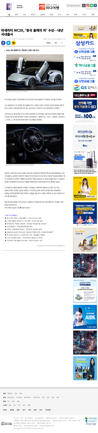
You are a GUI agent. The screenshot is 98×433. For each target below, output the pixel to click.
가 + (56, 42)
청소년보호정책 (39, 418)
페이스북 (3, 43)
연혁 (21, 418)
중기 (43, 397)
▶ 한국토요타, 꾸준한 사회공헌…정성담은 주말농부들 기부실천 (25, 224)
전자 (48, 397)
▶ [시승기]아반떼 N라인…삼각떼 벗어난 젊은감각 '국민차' (24, 238)
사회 (67, 14)
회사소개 (16, 418)
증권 (20, 393)
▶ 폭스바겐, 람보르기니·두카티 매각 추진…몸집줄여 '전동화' (25, 235)
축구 (14, 405)
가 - (62, 43)
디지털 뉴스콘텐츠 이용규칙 (66, 418)
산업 (24, 14)
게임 (53, 397)
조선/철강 (19, 397)
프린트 (48, 43)
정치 (59, 14)
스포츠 (84, 14)
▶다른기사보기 (25, 207)
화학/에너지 (27, 397)
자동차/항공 (10, 397)
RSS (41, 410)
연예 (75, 14)
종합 (10, 405)
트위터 (8, 43)
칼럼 (51, 14)
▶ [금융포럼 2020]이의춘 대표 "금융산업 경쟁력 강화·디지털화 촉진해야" (29, 232)
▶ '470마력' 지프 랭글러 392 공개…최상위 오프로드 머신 (23, 240)
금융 (16, 393)
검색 (84, 6)
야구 (19, 405)
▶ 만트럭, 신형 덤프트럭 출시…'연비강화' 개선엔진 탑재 (23, 229)
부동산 (33, 14)
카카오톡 (13, 43)
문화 (92, 14)
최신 (8, 401)
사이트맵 (48, 410)
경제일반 (9, 393)
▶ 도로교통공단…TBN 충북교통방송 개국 (19, 226)
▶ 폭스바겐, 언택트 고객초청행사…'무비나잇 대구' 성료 (23, 218)
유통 (57, 397)
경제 (16, 14)
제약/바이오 (36, 397)
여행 (29, 405)
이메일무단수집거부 (51, 418)
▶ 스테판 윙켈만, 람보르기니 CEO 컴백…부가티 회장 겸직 (24, 221)
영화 (13, 401)
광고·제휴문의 (29, 418)
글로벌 (42, 14)
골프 (24, 405)
